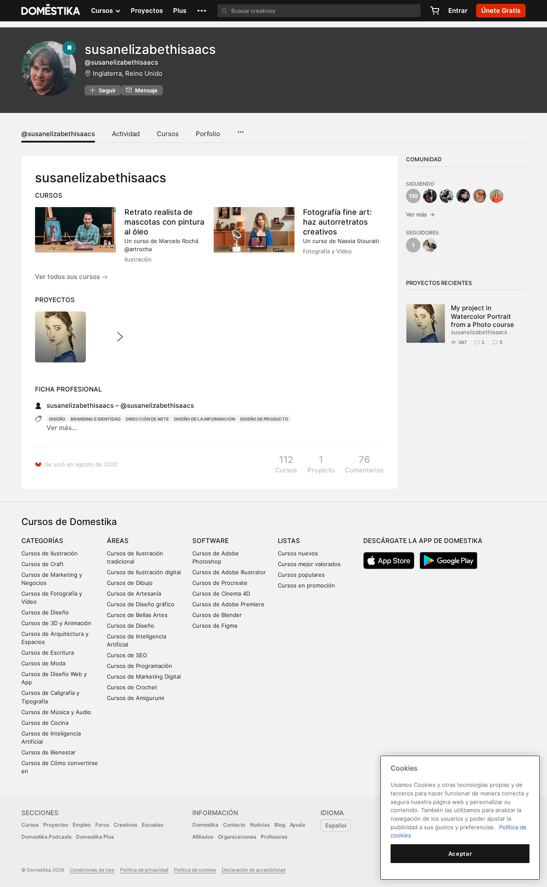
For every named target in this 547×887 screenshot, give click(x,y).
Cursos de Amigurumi (135, 697)
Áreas (118, 541)
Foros (102, 825)
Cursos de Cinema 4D (221, 593)
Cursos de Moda (43, 663)
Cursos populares (301, 574)
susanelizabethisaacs (479, 332)
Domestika (205, 825)
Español (335, 825)
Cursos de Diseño (45, 612)
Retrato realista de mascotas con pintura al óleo (164, 222)
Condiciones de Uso (92, 870)
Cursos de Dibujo (130, 582)
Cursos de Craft (42, 564)
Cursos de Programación (139, 665)
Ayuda (297, 825)
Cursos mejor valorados (309, 564)
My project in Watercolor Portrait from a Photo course (482, 316)
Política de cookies (195, 870)
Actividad (126, 134)
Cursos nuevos (298, 553)
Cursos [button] (103, 10)
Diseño (57, 418)
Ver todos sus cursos (68, 277)
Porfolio (208, 134)
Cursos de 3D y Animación (56, 623)
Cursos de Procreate (219, 582)
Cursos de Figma (214, 625)
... (240, 129)
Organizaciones (237, 837)
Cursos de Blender (217, 614)
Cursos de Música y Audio (56, 712)
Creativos (125, 825)
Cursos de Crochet (132, 687)
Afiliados (202, 837)
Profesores (274, 837)
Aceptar (460, 853)
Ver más (420, 214)
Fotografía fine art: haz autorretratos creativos (337, 222)
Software (210, 541)
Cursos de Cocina (44, 722)
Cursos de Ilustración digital (144, 572)
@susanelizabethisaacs (58, 134)
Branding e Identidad (96, 418)
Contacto (234, 825)
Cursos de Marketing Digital (144, 676)
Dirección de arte (147, 418)
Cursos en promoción (306, 585)
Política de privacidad (144, 870)
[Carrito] (434, 10)
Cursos (168, 134)
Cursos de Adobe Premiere (228, 604)
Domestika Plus (95, 837)
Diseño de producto (264, 418)
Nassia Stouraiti (358, 240)
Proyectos (147, 10)
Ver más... (62, 428)
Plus (179, 10)
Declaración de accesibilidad (253, 870)
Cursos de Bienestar (48, 752)
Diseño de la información (204, 418)
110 (413, 196)
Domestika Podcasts (46, 837)
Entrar (458, 10)
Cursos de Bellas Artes (137, 614)
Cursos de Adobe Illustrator (229, 572)
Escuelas (152, 825)
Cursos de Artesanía (134, 593)
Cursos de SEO (127, 655)
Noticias (260, 825)
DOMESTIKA (51, 10)
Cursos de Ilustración (49, 553)
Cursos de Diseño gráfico (140, 604)
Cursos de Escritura (47, 652)
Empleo (82, 825)
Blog (279, 825)
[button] (202, 10)
